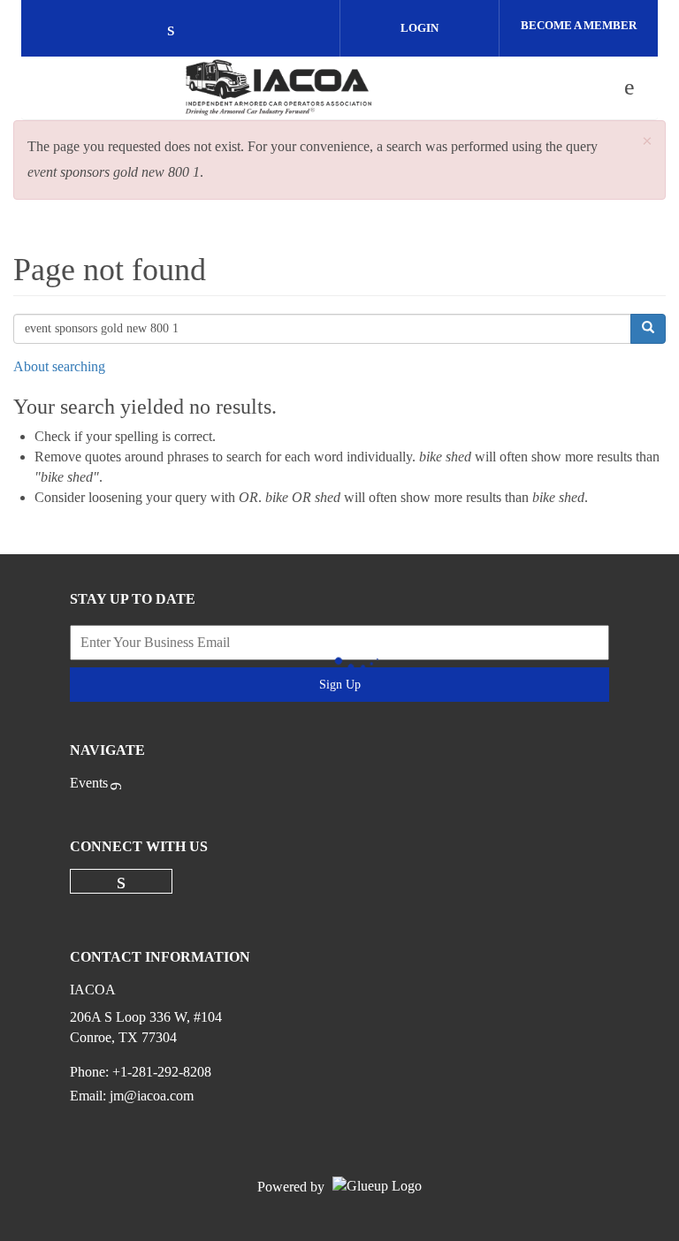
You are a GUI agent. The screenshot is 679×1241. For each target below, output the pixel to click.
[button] (647, 142)
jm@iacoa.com (152, 1095)
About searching (59, 366)
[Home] (278, 87)
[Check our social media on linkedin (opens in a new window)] (180, 30)
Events (89, 782)
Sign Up (340, 684)
